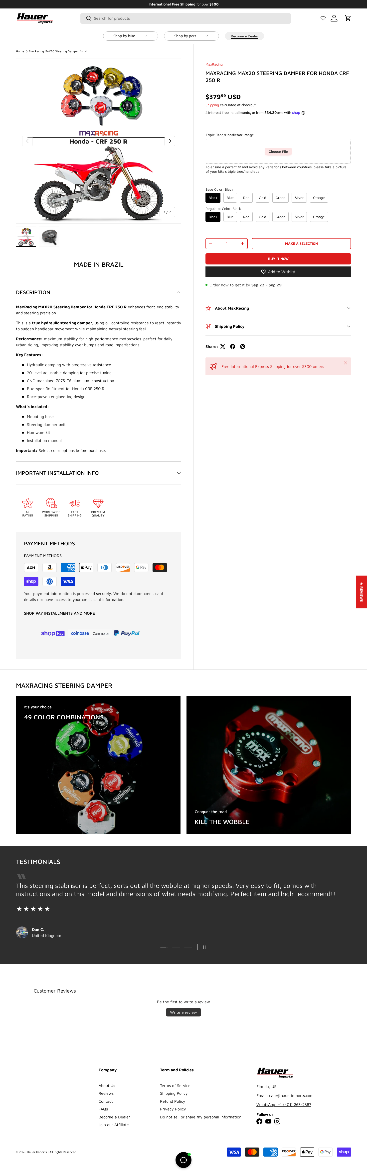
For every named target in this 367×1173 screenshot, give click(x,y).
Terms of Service (175, 1085)
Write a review (183, 1012)
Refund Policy (172, 1101)
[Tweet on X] (223, 346)
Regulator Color (223, 209)
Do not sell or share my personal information (200, 1117)
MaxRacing (214, 64)
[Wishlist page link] (323, 18)
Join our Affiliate (114, 1124)
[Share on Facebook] (233, 346)
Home (20, 51)
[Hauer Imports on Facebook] (259, 1121)
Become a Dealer (244, 36)
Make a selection (301, 244)
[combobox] (185, 18)
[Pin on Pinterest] (243, 346)
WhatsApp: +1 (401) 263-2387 (283, 1104)
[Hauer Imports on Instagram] (277, 1121)
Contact (106, 1101)
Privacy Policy (173, 1109)
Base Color (219, 189)
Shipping (212, 105)
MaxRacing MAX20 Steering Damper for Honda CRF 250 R (59, 51)
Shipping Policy (174, 1093)
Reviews (106, 1093)
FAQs (103, 1109)
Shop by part (185, 36)
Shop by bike (124, 36)
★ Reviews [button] (362, 592)
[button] (348, 18)
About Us (107, 1085)
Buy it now (278, 258)
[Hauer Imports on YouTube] (268, 1121)
